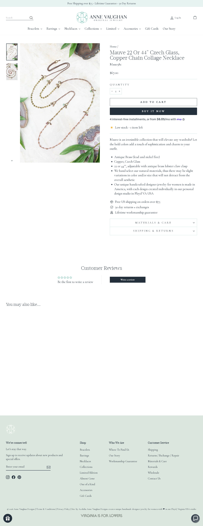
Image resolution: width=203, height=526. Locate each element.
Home (113, 46)
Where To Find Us (119, 449)
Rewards (153, 467)
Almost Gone (87, 478)
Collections (92, 29)
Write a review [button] (128, 279)
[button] (195, 518)
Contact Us (154, 478)
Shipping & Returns (153, 230)
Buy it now (153, 111)
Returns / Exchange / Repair (163, 455)
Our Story (169, 29)
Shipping (153, 449)
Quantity (120, 84)
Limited (111, 29)
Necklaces (71, 29)
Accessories (131, 29)
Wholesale (153, 472)
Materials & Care (153, 222)
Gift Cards (151, 29)
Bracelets (34, 29)
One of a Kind (87, 484)
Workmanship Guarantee (123, 461)
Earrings (52, 29)
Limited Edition (89, 472)
